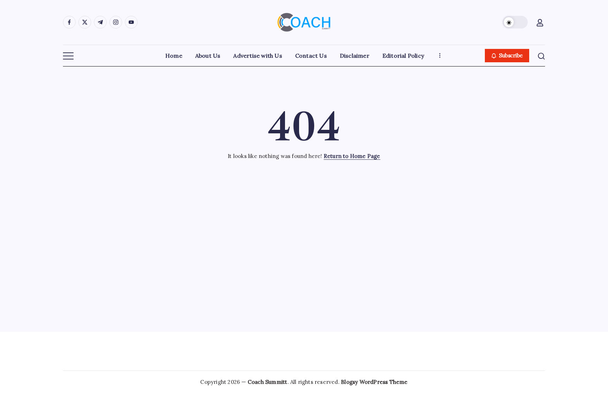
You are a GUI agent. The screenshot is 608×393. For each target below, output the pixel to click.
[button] (515, 22)
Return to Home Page (352, 156)
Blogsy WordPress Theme (374, 382)
